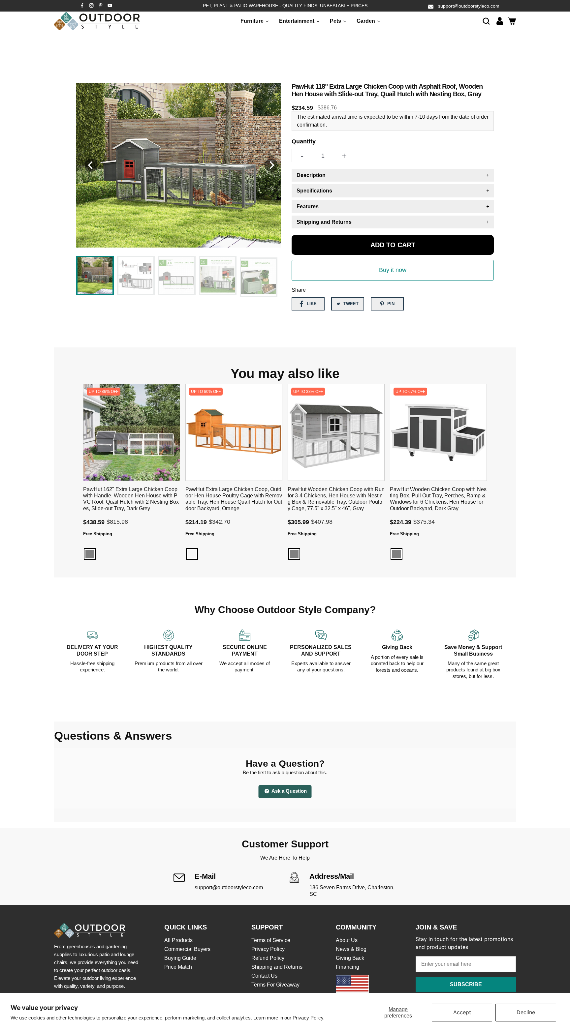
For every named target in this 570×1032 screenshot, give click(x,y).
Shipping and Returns (276, 967)
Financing (347, 967)
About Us (347, 940)
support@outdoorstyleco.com (468, 6)
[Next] (271, 165)
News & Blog (351, 949)
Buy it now (392, 270)
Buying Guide (180, 958)
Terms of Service (270, 940)
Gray (294, 554)
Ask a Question (288, 791)
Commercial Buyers (187, 949)
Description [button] (311, 175)
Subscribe (466, 984)
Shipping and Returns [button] (324, 222)
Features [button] (308, 206)
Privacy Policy (268, 949)
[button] (486, 21)
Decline (526, 1012)
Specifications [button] (314, 190)
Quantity (304, 141)
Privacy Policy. (309, 1017)
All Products (178, 940)
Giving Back (350, 958)
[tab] (393, 175)
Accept (462, 1012)
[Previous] (91, 165)
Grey (89, 554)
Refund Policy (267, 958)
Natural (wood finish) (192, 554)
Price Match (178, 967)
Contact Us (264, 976)
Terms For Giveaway (275, 985)
